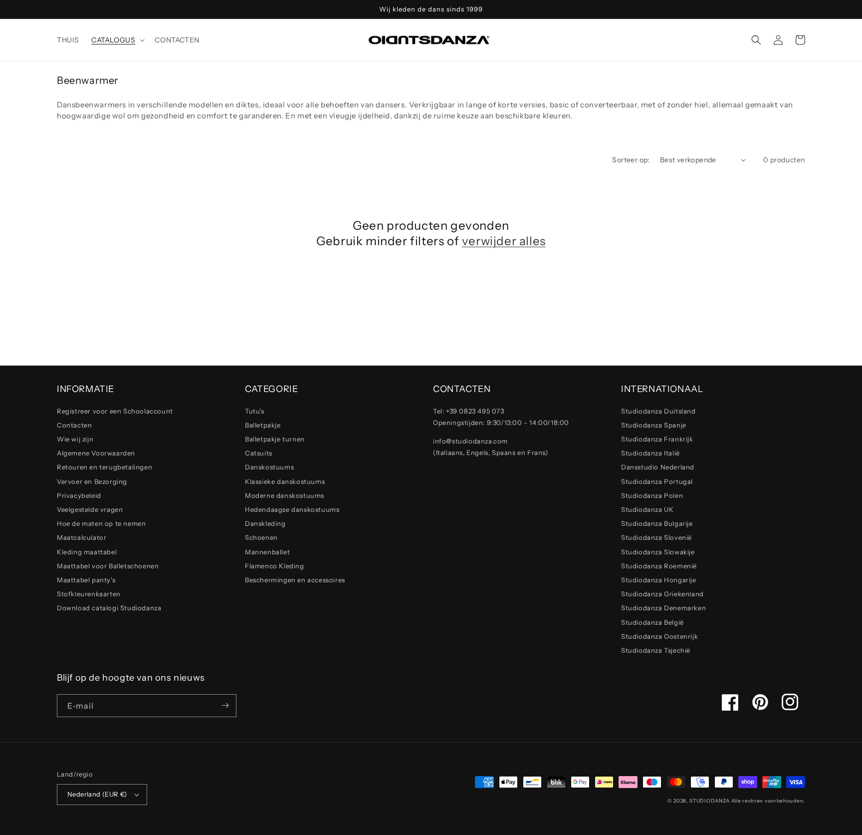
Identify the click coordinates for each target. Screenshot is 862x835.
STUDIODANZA (709, 801)
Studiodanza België (652, 622)
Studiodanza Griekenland (662, 594)
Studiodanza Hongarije (658, 580)
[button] (117, 39)
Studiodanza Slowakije (658, 552)
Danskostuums (269, 467)
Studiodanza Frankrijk (657, 439)
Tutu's (254, 411)
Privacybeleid (79, 495)
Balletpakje (263, 425)
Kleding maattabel (87, 552)
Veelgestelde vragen (90, 509)
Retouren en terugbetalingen (104, 467)
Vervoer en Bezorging (92, 481)
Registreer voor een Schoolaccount (115, 411)
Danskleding (265, 523)
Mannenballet (267, 552)
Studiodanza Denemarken (663, 608)
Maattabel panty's (86, 580)
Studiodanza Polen (652, 495)
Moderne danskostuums (284, 495)
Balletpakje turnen (275, 439)
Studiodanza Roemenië (659, 566)
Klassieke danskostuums (285, 481)
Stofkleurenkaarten (89, 594)
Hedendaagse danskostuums (292, 509)
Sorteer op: (630, 159)
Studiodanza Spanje (653, 425)
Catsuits (258, 453)
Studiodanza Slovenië (656, 537)
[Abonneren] (225, 705)
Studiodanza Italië (650, 453)
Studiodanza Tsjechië (655, 650)
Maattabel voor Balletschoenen (108, 566)
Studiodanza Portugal (657, 481)
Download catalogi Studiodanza (109, 608)
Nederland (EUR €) (97, 794)
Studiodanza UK (647, 509)
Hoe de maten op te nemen (101, 523)
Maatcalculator (81, 537)
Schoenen (261, 537)
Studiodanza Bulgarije (657, 523)
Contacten (74, 425)
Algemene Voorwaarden (96, 453)
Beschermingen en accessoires (295, 580)
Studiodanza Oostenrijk (659, 636)
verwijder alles (504, 241)
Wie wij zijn (75, 439)
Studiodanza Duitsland (658, 411)
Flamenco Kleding (274, 566)
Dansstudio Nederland (657, 467)
